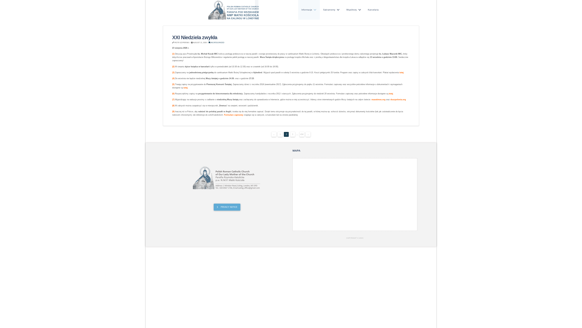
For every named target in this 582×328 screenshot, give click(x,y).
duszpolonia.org (398, 99)
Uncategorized (217, 42)
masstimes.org (378, 99)
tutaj (402, 72)
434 (301, 134)
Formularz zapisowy (233, 115)
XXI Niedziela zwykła (194, 37)
